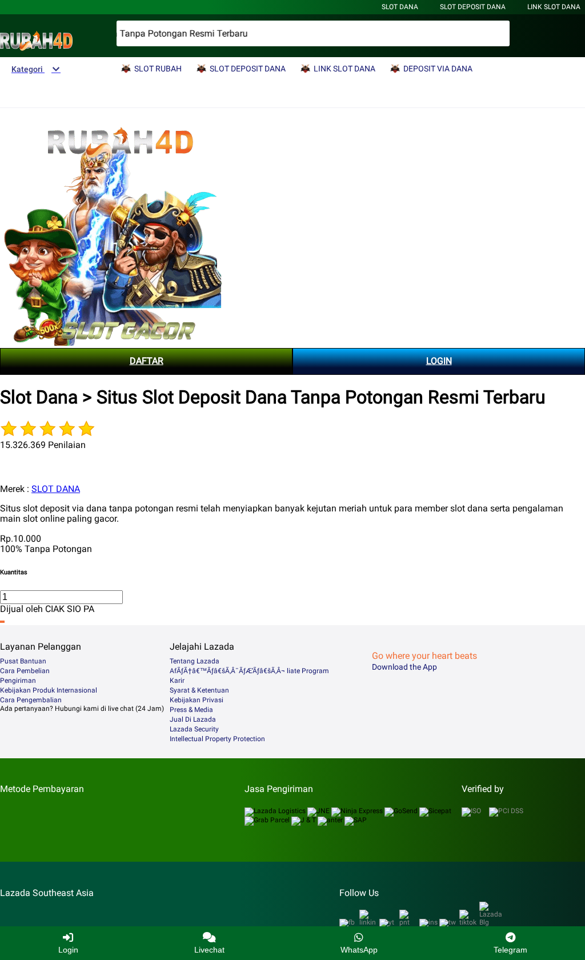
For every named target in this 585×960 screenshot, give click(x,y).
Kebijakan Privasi (196, 700)
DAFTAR (146, 360)
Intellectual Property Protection (217, 739)
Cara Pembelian (25, 671)
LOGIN (439, 360)
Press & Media (191, 710)
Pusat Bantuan (23, 661)
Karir (177, 681)
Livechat (209, 949)
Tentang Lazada (194, 661)
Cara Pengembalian (31, 700)
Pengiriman (18, 681)
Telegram (510, 949)
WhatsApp (359, 949)
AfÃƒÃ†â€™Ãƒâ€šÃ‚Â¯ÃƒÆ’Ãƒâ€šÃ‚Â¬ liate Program (249, 671)
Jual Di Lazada (193, 719)
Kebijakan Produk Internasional (48, 690)
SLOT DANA (55, 488)
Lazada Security (194, 729)
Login (68, 949)
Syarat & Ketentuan (199, 690)
